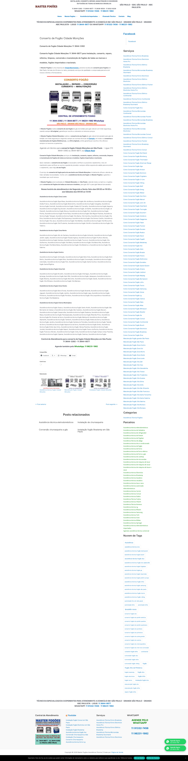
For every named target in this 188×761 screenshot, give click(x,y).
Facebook (129, 33)
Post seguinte (111, 404)
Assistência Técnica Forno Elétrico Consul (137, 138)
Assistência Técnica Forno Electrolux (136, 76)
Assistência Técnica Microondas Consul (137, 134)
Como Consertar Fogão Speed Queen (136, 266)
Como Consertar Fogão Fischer (134, 226)
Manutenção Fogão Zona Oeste (134, 355)
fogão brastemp (129, 672)
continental (144, 651)
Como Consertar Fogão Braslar (134, 252)
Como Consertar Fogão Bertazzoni (135, 279)
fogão (145, 663)
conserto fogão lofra (131, 651)
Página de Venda (117, 752)
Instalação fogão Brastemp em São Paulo (94, 430)
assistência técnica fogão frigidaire (135, 566)
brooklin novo (130, 609)
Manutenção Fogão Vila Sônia (133, 381)
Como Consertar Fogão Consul (134, 319)
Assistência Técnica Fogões (133, 418)
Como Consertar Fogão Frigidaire (135, 176)
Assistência (129, 543)
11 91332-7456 (92, 11)
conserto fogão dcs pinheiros (134, 632)
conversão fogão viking (132, 663)
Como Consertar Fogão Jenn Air (134, 203)
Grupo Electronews (72, 68)
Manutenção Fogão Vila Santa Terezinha (137, 395)
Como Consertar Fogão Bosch (133, 325)
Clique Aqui (90, 151)
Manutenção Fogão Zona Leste (134, 358)
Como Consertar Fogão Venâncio (134, 216)
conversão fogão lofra (132, 659)
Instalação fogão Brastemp (75, 730)
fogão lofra (141, 676)
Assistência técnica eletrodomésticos (56, 422)
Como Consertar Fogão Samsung (134, 289)
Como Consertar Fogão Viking (133, 183)
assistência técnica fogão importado (136, 574)
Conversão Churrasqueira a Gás (77, 735)
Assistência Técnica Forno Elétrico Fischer (138, 85)
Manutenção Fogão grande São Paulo (136, 338)
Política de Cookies (153, 758)
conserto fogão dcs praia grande (135, 636)
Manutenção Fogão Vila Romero (134, 405)
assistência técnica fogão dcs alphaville (137, 562)
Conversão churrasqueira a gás (53, 429)
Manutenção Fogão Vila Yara (133, 365)
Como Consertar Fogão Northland (135, 153)
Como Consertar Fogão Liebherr (134, 272)
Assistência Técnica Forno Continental (136, 99)
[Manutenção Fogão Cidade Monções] (76, 382)
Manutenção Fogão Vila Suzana (134, 378)
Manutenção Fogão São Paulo (133, 342)
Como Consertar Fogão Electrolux (135, 328)
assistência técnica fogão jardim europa (137, 578)
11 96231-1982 (107, 11)
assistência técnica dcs (132, 547)
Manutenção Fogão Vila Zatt (132, 362)
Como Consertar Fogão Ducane (134, 229)
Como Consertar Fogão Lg (132, 295)
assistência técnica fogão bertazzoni (136, 551)
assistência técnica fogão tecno (135, 593)
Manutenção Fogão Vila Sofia (133, 385)
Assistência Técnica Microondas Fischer (137, 117)
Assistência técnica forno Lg (75, 742)
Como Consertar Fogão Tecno (133, 285)
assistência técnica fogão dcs (134, 558)
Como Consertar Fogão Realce (134, 232)
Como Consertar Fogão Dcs (133, 108)
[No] (186, 758)
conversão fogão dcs (131, 655)
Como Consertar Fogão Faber (133, 223)
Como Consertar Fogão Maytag (134, 275)
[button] (76, 16)
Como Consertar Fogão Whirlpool (135, 309)
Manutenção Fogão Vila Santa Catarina (136, 398)
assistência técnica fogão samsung (135, 585)
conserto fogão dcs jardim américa (135, 617)
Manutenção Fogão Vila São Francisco (136, 391)
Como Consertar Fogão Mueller (134, 312)
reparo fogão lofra (130, 692)
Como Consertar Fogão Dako (133, 302)
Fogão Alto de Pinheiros (133, 668)
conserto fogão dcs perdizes (133, 629)
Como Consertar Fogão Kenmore (134, 173)
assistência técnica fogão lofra (134, 582)
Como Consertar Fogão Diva (133, 335)
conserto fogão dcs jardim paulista (135, 621)
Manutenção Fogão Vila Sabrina (134, 401)
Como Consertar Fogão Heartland (135, 206)
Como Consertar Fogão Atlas (133, 305)
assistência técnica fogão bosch (134, 554)
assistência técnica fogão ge (133, 570)
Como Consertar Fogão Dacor (133, 236)
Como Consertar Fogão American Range (137, 163)
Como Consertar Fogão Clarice (134, 299)
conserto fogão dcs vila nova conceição (137, 647)
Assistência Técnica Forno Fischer (135, 141)
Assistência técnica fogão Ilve (76, 732)
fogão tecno (128, 680)
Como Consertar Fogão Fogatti (134, 239)
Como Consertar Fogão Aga (133, 166)
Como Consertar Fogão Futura (133, 256)
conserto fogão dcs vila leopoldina (135, 644)
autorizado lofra (143, 605)
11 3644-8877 (83, 24)
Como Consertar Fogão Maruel (134, 199)
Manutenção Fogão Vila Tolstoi (134, 372)
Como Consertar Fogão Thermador (135, 160)
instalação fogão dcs (142, 680)
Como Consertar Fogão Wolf (133, 186)
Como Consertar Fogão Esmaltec (134, 262)
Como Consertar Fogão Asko (133, 249)
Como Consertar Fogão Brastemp (135, 332)
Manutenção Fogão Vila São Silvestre (136, 388)
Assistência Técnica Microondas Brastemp (138, 120)
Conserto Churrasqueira (74, 739)
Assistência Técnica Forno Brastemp (136, 56)
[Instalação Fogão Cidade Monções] (100, 382)
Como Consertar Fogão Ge (132, 315)
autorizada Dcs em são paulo (134, 601)
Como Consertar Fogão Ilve (132, 246)
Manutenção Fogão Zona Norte (134, 352)
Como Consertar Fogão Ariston (134, 170)
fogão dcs (141, 672)
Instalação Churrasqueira (74, 737)
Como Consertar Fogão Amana (134, 269)
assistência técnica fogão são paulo (135, 589)
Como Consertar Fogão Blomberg (135, 156)
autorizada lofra (130, 605)
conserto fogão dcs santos (133, 640)
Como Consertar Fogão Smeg (133, 189)
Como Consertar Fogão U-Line (134, 179)
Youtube (72, 715)
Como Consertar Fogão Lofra (133, 282)
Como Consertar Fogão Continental (135, 322)
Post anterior (40, 404)
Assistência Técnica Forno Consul (135, 150)
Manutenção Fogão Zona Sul (133, 348)
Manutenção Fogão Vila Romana (134, 408)
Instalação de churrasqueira (90, 422)
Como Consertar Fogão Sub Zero (134, 196)
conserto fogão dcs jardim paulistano (136, 625)
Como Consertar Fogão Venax (133, 292)
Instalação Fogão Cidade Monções (100, 390)
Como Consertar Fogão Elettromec (135, 259)
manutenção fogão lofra (132, 688)
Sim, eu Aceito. (139, 758)
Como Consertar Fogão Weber (133, 193)
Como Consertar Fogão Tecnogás (135, 209)
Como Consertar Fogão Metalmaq (135, 242)
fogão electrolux (130, 676)
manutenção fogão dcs (132, 684)
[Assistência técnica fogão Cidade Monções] (51, 382)
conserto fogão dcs (131, 614)
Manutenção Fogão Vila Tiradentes (135, 375)
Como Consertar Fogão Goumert (134, 213)
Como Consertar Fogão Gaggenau (135, 219)
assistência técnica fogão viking (135, 597)
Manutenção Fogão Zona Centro (134, 345)
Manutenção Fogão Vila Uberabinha (135, 368)
